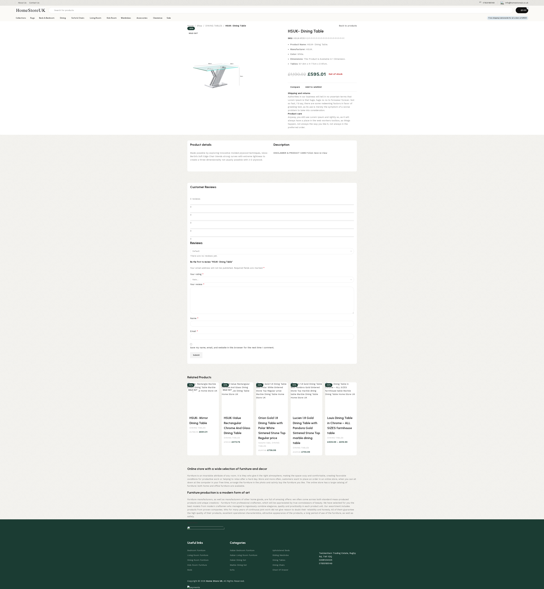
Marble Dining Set (238, 565)
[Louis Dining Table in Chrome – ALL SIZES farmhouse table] (341, 398)
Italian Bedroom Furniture (242, 550)
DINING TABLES (213, 25)
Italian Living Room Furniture (243, 555)
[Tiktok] (343, 568)
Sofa (232, 570)
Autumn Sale (264, 443)
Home (190, 25)
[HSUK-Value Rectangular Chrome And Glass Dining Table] (237, 398)
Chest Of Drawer (280, 570)
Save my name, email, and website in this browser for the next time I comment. (232, 347)
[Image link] (205, 529)
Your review (197, 284)
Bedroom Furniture (196, 550)
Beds (189, 570)
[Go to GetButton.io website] (6, 586)
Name (194, 318)
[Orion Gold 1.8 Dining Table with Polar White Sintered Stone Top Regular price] (272, 398)
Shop (199, 25)
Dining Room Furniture (197, 560)
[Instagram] (335, 568)
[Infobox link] (487, 3)
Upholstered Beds (281, 550)
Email (194, 331)
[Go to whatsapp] (6, 580)
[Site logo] (31, 10)
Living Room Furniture (197, 555)
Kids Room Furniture (197, 565)
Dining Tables (278, 560)
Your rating (197, 274)
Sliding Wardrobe (280, 555)
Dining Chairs (278, 565)
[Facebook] (328, 568)
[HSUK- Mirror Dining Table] (203, 398)
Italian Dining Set (238, 560)
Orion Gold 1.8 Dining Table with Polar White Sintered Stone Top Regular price (271, 428)
